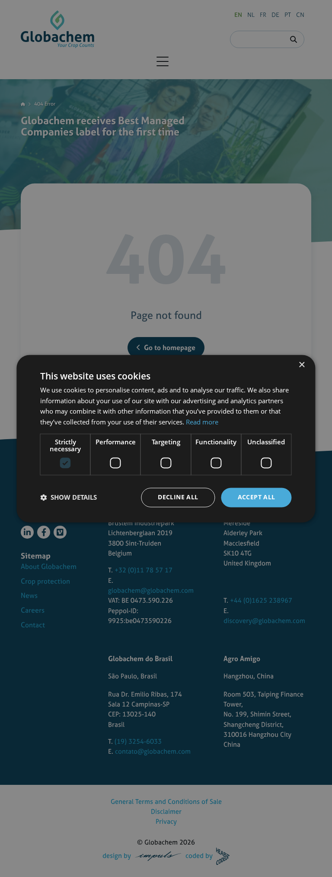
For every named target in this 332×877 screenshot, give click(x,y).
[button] (68, 497)
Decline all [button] (178, 497)
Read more (202, 422)
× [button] (301, 365)
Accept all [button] (256, 497)
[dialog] (166, 438)
